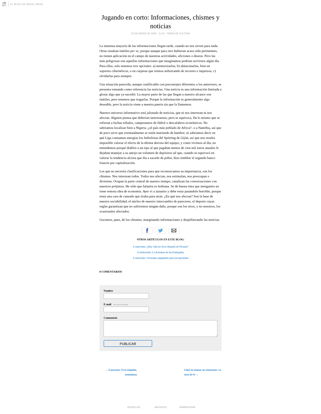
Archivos (160, 407)
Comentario (110, 317)
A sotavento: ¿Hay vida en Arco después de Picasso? (160, 246)
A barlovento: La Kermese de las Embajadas (160, 252)
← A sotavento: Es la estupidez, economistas (121, 372)
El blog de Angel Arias (26, 4)
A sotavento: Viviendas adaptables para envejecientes (161, 258)
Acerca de (133, 407)
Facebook (147, 230)
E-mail (116, 304)
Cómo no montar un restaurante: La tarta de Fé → (202, 372)
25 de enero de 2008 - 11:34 (147, 33)
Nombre (108, 290)
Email (174, 230)
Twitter (160, 230)
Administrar (187, 407)
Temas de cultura (178, 33)
